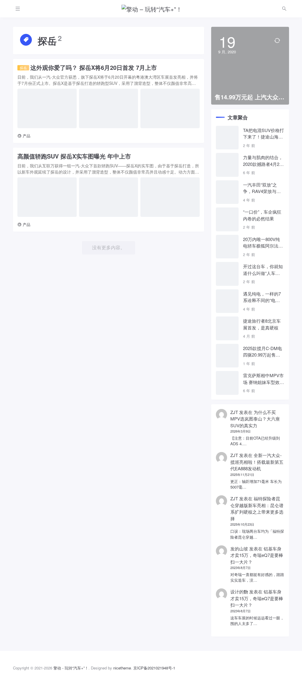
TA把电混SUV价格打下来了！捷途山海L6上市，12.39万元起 (263, 133)
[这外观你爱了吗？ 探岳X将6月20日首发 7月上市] (47, 108)
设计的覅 (239, 591)
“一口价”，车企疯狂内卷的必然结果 (262, 215)
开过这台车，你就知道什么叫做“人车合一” (263, 269)
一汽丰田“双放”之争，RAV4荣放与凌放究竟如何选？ (262, 188)
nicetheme (122, 668)
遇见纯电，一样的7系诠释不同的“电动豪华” (262, 297)
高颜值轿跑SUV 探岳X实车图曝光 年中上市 (74, 156)
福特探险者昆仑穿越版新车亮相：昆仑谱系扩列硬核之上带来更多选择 (256, 508)
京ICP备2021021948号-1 (154, 668)
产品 (26, 135)
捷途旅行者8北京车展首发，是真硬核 (262, 324)
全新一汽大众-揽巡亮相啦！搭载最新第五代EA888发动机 (256, 461)
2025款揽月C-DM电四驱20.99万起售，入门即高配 (262, 351)
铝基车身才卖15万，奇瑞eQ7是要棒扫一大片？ (256, 555)
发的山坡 (239, 548)
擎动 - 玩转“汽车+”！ (70, 668)
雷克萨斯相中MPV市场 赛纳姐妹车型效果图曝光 (263, 378)
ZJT (234, 412)
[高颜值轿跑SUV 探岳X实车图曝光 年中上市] (47, 197)
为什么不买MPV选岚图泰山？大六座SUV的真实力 (255, 418)
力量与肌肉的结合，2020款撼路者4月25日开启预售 (263, 160)
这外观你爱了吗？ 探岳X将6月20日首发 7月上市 (88, 67)
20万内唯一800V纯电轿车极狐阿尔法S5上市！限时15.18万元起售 (263, 242)
